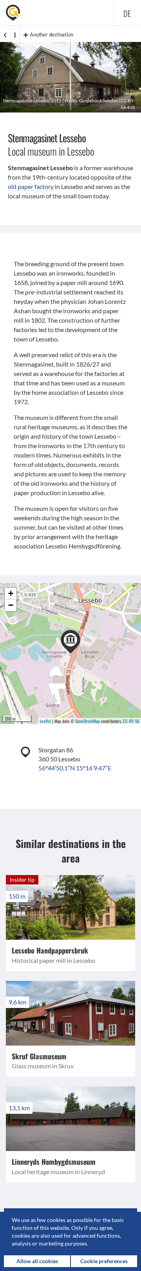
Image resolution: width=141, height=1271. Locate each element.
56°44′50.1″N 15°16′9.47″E (74, 768)
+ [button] (10, 593)
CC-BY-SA (131, 721)
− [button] (10, 605)
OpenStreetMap (87, 721)
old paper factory (31, 186)
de (127, 13)
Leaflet (45, 721)
